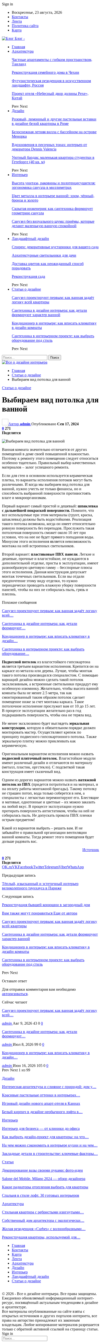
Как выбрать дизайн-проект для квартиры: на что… (45, 1137)
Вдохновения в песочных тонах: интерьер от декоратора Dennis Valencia (49, 147)
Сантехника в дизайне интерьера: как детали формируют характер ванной (49, 312)
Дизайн (18, 111)
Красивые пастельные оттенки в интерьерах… (41, 1095)
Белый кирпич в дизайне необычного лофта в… (42, 1112)
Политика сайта (25, 26)
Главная (18, 47)
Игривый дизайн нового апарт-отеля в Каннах (41, 1103)
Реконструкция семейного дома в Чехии (45, 72)
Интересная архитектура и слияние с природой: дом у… (49, 1087)
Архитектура (23, 51)
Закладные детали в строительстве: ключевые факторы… (50, 1153)
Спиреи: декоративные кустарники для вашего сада (55, 247)
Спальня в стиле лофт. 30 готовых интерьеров (40, 1195)
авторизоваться (14, 994)
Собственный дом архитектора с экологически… (43, 1220)
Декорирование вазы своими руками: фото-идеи (42, 1170)
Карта (17, 30)
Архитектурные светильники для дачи (44, 255)
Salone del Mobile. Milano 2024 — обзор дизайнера (43, 1179)
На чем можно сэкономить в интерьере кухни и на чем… (50, 1145)
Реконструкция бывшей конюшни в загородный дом (46, 905)
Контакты (20, 17)
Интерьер (20, 175)
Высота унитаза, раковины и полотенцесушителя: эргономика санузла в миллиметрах (53, 185)
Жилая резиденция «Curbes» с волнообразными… (44, 1229)
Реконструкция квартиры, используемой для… (41, 1237)
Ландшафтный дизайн (30, 238)
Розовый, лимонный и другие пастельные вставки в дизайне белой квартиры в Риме (54, 121)
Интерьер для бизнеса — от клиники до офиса (41, 1128)
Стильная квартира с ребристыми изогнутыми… (43, 1212)
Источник (90, 850)
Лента (17, 21)
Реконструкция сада (28, 276)
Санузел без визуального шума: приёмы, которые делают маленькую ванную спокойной (53, 223)
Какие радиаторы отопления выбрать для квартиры (45, 1187)
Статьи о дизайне (26, 289)
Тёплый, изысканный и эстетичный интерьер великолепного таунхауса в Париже (40, 886)
